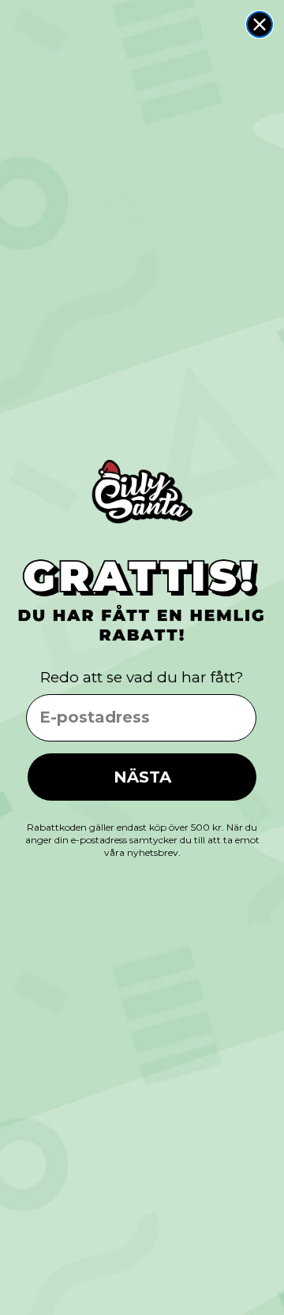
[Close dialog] (259, 24)
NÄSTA (142, 777)
